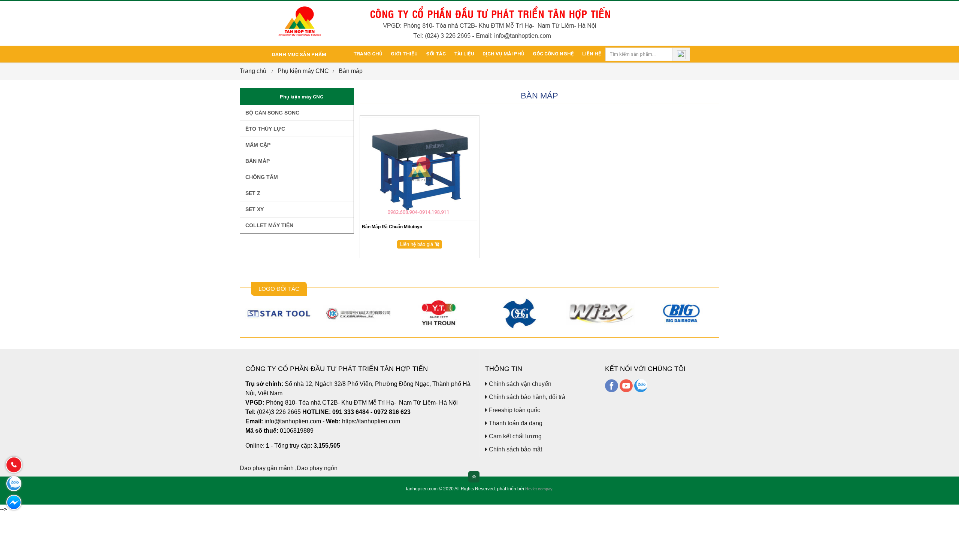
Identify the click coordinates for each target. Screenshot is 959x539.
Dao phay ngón (317, 468)
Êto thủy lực (264, 129)
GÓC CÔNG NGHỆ (553, 54)
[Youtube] (626, 385)
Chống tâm (261, 177)
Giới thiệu (404, 54)
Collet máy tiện (268, 225)
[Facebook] (611, 385)
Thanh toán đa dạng (514, 423)
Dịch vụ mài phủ (503, 54)
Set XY (254, 209)
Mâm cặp (257, 145)
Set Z (252, 193)
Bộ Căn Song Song (272, 113)
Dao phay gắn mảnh (267, 468)
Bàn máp (351, 71)
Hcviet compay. (539, 489)
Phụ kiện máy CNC (303, 71)
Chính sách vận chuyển (519, 384)
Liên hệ (591, 54)
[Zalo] (640, 385)
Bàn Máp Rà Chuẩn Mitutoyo (392, 226)
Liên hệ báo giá (417, 244)
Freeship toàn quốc (513, 410)
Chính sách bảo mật (514, 449)
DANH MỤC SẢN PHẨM (298, 54)
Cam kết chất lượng (514, 436)
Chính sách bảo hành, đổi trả (526, 397)
